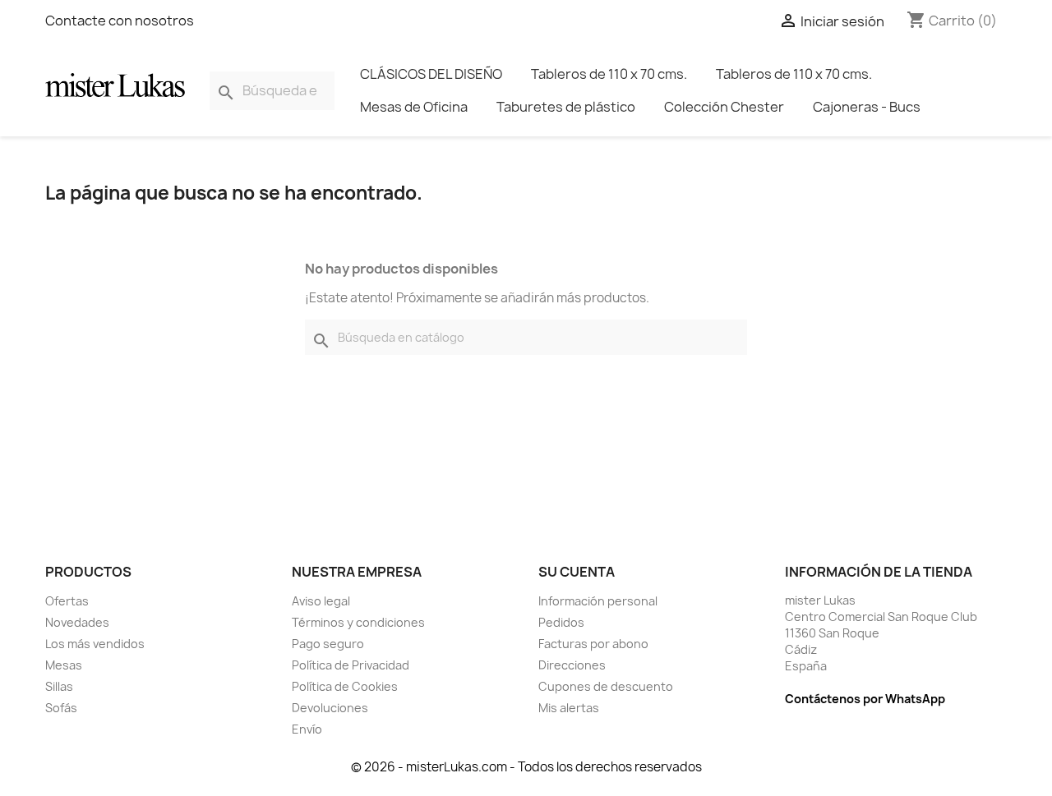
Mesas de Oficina (414, 107)
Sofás (61, 707)
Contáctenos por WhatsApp (865, 698)
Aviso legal (321, 601)
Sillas (59, 686)
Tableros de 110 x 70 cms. (609, 74)
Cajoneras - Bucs (866, 107)
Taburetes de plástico (565, 107)
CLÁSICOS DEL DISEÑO (431, 74)
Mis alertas (568, 707)
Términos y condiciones (358, 622)
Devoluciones (330, 707)
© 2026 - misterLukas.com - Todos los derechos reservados (526, 766)
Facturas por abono (593, 643)
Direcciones (572, 665)
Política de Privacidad (350, 665)
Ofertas (67, 601)
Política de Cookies (345, 686)
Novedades (77, 622)
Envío (307, 729)
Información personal (598, 601)
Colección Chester (724, 107)
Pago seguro (328, 643)
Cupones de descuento (605, 686)
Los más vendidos (95, 643)
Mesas (63, 665)
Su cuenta (576, 572)
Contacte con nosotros (119, 21)
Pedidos (561, 622)
